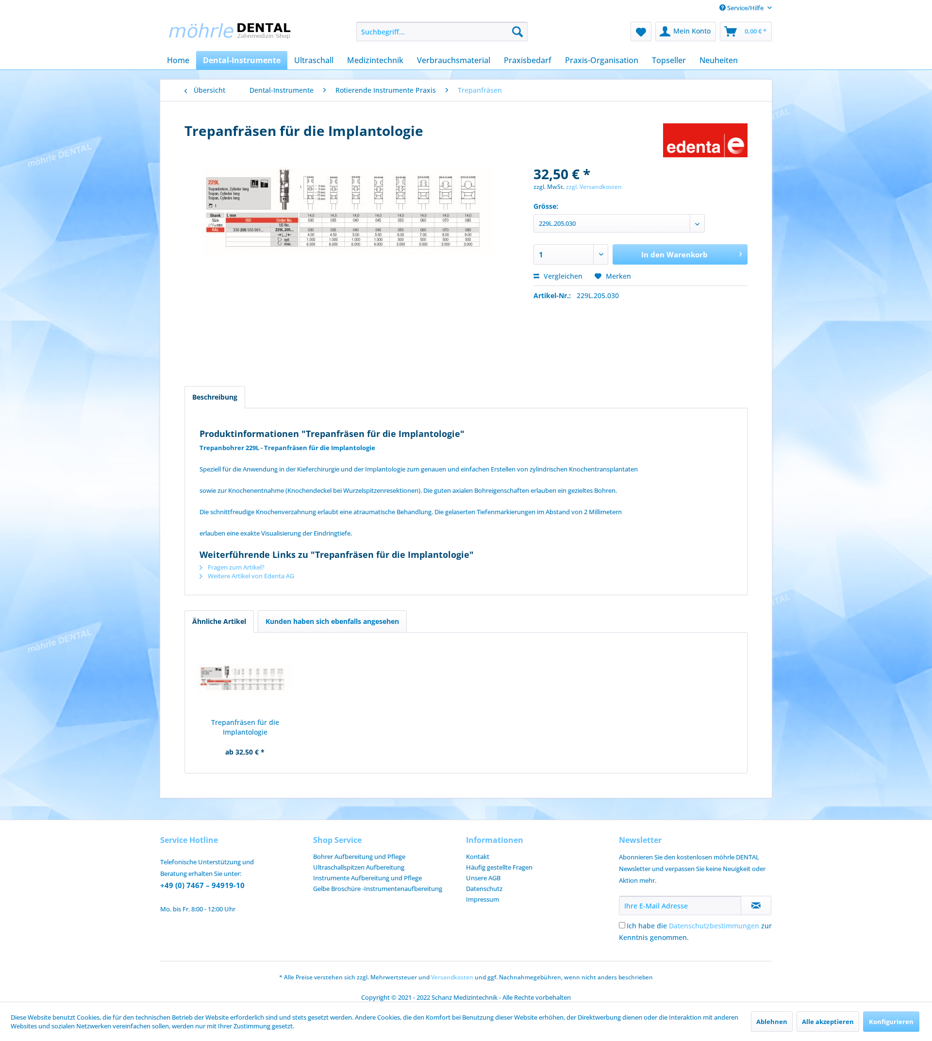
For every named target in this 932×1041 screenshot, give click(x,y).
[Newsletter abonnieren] (756, 905)
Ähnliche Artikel (219, 621)
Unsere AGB (483, 877)
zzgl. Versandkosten (594, 187)
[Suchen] (517, 31)
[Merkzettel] (641, 31)
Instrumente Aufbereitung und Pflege (367, 877)
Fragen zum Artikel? (235, 567)
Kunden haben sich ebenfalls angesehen (332, 621)
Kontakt (477, 856)
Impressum (482, 899)
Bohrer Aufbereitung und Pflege (359, 856)
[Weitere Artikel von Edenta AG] (705, 140)
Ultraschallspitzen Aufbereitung (358, 867)
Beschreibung (214, 397)
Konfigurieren (891, 1021)
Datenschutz (484, 888)
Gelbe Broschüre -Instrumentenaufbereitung (377, 888)
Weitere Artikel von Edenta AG (250, 575)
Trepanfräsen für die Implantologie (245, 727)
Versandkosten (452, 977)
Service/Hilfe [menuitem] (745, 7)
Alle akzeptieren (828, 1021)
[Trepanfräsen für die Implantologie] (245, 679)
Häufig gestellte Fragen (499, 867)
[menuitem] (442, 31)
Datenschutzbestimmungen (714, 925)
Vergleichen (562, 276)
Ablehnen (771, 1021)
